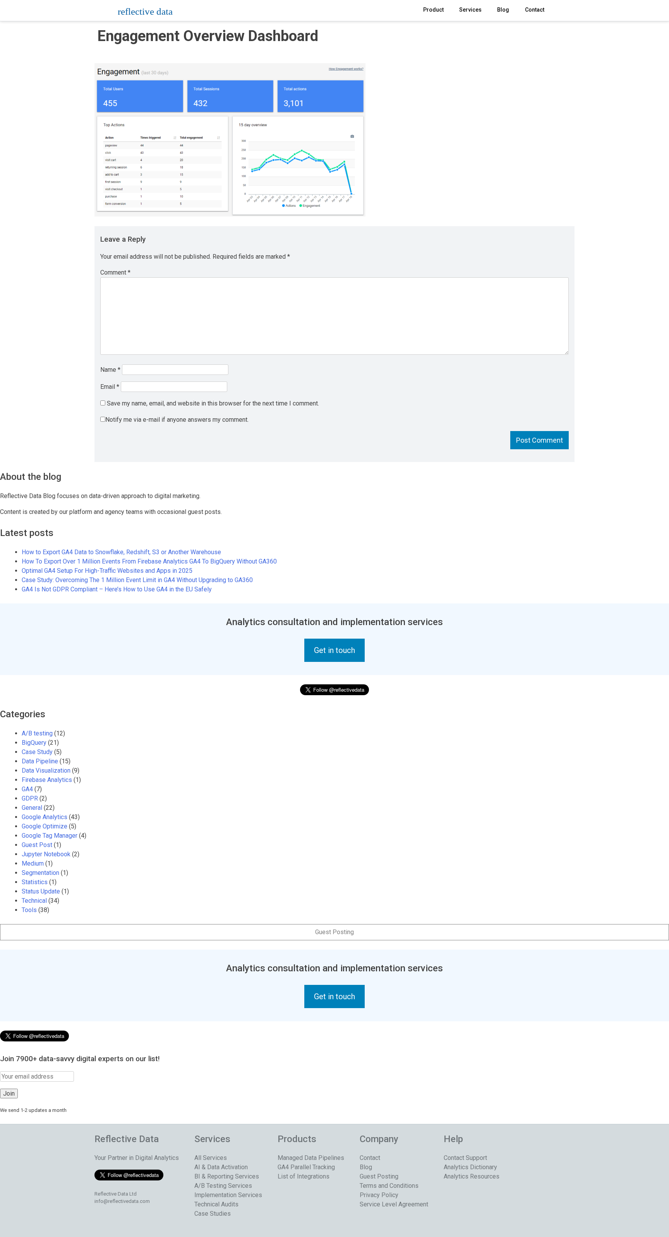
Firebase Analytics (47, 779)
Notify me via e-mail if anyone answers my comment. (177, 419)
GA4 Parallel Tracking (306, 1167)
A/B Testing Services (223, 1185)
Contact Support (465, 1157)
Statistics (35, 882)
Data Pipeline (40, 761)
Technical (34, 900)
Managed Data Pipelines (311, 1157)
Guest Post (37, 845)
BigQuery (34, 742)
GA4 (27, 789)
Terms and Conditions (389, 1185)
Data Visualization (46, 770)
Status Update (41, 891)
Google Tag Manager (49, 835)
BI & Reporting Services (226, 1176)
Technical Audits (216, 1204)
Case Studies (212, 1213)
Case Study (37, 752)
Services (470, 10)
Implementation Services (228, 1195)
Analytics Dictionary (470, 1167)
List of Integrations (303, 1176)
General (32, 807)
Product (433, 10)
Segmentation (40, 872)
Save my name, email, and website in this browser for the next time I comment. (213, 403)
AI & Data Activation (221, 1167)
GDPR (30, 798)
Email (109, 386)
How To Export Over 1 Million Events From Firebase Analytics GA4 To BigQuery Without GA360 (149, 561)
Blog (503, 10)
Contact (534, 10)
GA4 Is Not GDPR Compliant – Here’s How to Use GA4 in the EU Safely (117, 589)
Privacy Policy (379, 1195)
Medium (33, 863)
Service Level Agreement (394, 1204)
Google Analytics (44, 817)
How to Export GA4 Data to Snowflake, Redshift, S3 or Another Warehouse (121, 552)
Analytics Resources (471, 1176)
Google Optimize (44, 826)
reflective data (145, 11)
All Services (210, 1157)
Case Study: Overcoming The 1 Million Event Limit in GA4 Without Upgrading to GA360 (137, 580)
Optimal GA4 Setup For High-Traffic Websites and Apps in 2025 (107, 570)
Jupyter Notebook (46, 854)
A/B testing (37, 733)
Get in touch (334, 650)
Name (110, 369)
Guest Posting (334, 932)
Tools (29, 910)
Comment (115, 272)
